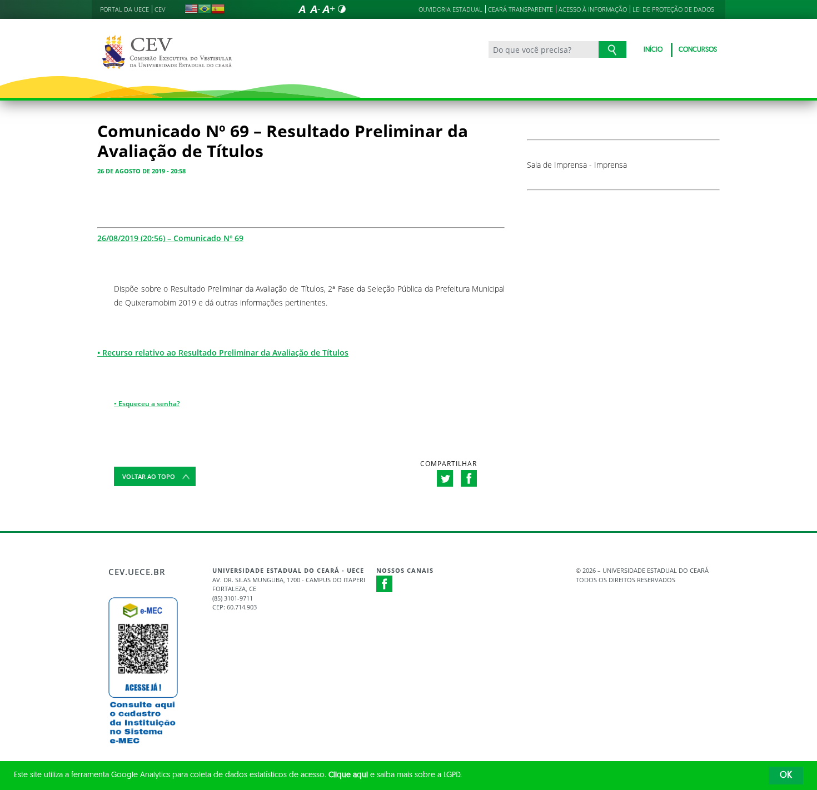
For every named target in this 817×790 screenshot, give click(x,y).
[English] (191, 9)
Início (653, 50)
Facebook (384, 584)
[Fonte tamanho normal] (301, 9)
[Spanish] (218, 9)
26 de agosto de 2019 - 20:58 (141, 171)
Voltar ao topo (148, 476)
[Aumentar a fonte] (328, 9)
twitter (445, 478)
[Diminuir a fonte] (315, 9)
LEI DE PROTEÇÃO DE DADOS (673, 9)
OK (786, 775)
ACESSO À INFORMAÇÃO (593, 9)
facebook (469, 478)
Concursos (698, 50)
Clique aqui (348, 775)
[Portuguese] (204, 9)
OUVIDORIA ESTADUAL (450, 9)
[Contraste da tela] (341, 9)
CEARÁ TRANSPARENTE (520, 9)
